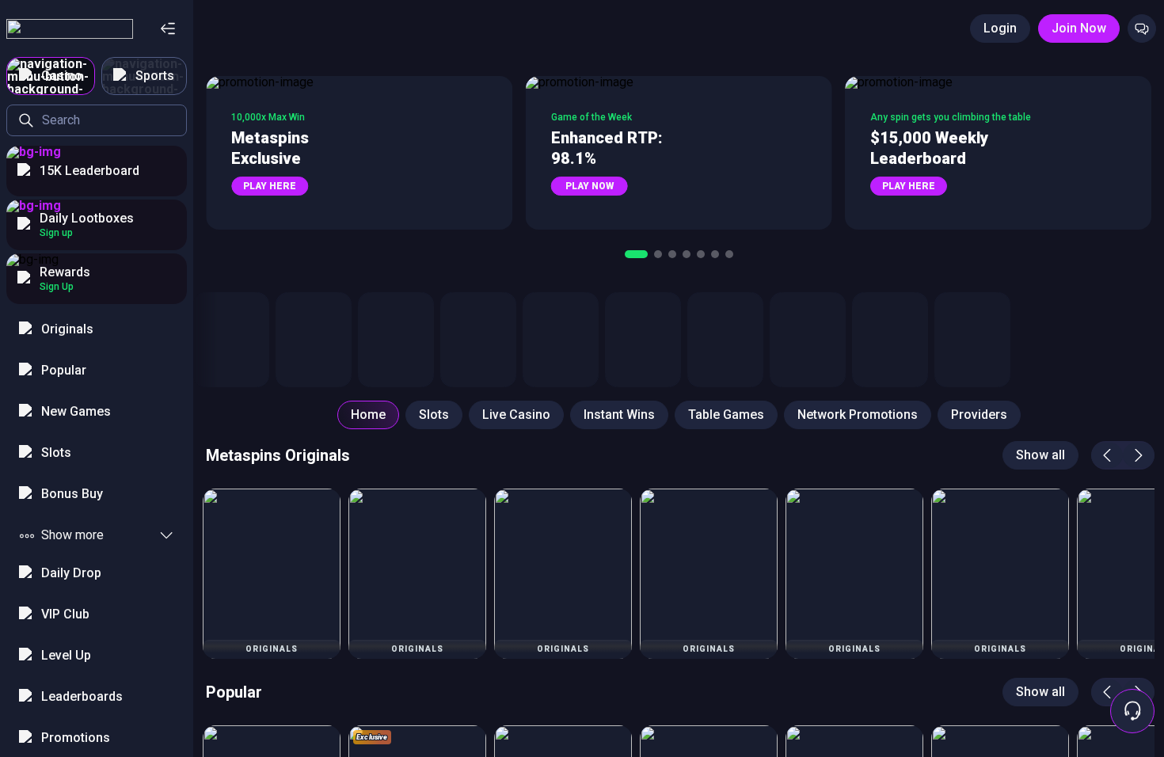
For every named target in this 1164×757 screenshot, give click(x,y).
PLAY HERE (269, 186)
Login (1000, 28)
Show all (1040, 454)
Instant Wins (619, 414)
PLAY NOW (589, 186)
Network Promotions (857, 414)
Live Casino (516, 414)
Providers (979, 414)
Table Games (726, 414)
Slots (434, 414)
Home (368, 414)
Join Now (1079, 28)
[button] (359, 153)
